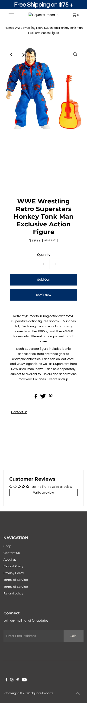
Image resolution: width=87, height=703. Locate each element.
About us (9, 559)
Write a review (43, 492)
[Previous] (12, 55)
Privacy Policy (13, 573)
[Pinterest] (17, 680)
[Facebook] (6, 680)
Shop (7, 546)
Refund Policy (13, 566)
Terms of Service (15, 579)
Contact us (19, 412)
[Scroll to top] (77, 693)
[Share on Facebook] (36, 397)
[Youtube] (24, 680)
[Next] (23, 55)
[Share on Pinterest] (51, 397)
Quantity (43, 255)
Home (9, 27)
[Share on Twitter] (43, 397)
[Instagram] (12, 680)
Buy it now (43, 294)
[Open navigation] (11, 15)
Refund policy (13, 593)
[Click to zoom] (75, 55)
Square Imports (42, 693)
